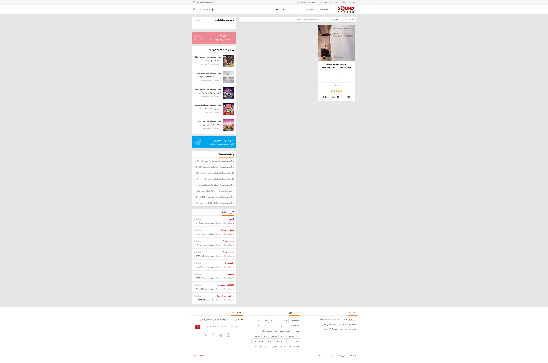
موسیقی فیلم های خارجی (262, 341)
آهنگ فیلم (276, 326)
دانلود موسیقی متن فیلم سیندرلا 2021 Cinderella (207, 278)
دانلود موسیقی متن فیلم (290, 336)
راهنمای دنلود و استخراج (308, 2)
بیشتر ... (197, 20)
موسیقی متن (294, 346)
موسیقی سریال (293, 341)
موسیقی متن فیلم (279, 346)
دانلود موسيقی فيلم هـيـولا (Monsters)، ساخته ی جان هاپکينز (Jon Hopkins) (197, 300)
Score (259, 321)
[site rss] (205, 335)
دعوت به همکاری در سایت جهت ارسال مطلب (339, 324)
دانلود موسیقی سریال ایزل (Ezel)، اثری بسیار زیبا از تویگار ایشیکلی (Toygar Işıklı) (214, 203)
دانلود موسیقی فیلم (269, 331)
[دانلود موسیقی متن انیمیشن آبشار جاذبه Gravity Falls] (228, 61)
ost (266, 321)
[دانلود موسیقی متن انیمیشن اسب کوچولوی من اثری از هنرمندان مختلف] (228, 93)
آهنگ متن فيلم (262, 326)
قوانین (343, 2)
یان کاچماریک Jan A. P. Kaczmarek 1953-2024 (338, 320)
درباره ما (352, 2)
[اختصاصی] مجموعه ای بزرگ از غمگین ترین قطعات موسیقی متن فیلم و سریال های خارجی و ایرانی (214, 191)
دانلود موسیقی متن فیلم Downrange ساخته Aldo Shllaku (336, 66)
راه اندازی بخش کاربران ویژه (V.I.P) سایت (340, 329)
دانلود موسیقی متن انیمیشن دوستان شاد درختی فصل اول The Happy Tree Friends (195, 223)
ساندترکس (350, 19)
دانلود (297, 331)
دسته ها (309, 9)
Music (273, 321)
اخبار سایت (294, 9)
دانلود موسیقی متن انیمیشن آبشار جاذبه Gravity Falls (214, 167)
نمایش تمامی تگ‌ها (261, 346)
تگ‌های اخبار (336, 19)
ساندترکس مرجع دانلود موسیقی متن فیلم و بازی (346, 9)
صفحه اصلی (323, 9)
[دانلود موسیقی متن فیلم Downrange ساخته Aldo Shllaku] (336, 43)
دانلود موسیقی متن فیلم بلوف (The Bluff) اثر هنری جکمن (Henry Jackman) (197, 289)
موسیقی (257, 336)
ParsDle (202, 356)
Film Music (295, 321)
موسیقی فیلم (279, 341)
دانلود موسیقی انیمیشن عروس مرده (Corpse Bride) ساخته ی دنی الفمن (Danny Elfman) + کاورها (214, 197)
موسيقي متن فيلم (270, 336)
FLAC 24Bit (283, 321)
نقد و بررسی (280, 9)
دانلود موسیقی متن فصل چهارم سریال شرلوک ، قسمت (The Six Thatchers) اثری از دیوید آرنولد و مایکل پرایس (214, 185)
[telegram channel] (220, 335)
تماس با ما (323, 2)
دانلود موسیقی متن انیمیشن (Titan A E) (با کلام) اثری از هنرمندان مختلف (198, 256)
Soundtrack (294, 326)
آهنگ (285, 326)
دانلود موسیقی (285, 331)
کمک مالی (334, 2)
